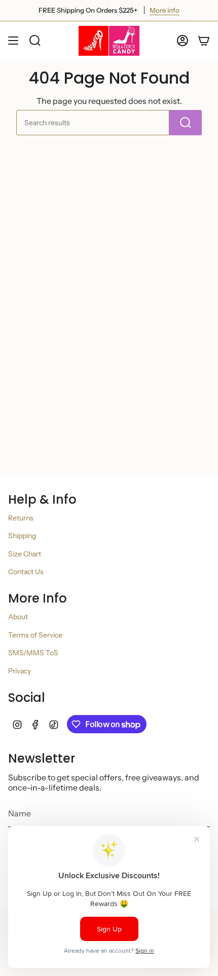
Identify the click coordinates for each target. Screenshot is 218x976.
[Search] (185, 122)
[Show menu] (13, 41)
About (18, 616)
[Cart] (203, 41)
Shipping (22, 535)
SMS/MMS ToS (33, 652)
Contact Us (26, 571)
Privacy (19, 670)
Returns (20, 517)
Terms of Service (35, 635)
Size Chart (24, 553)
